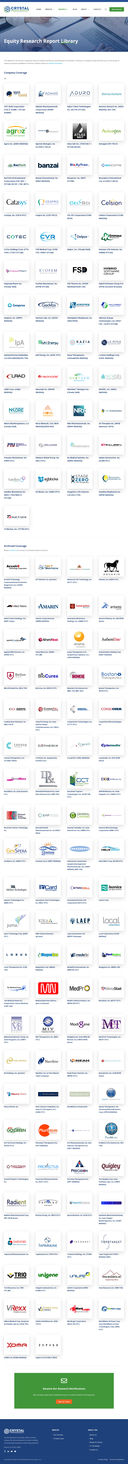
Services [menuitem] (55, 1430)
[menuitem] (58, 1435)
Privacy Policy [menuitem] (103, 1459)
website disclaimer (55, 63)
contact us (13, 550)
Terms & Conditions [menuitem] (116, 1459)
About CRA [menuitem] (92, 1430)
